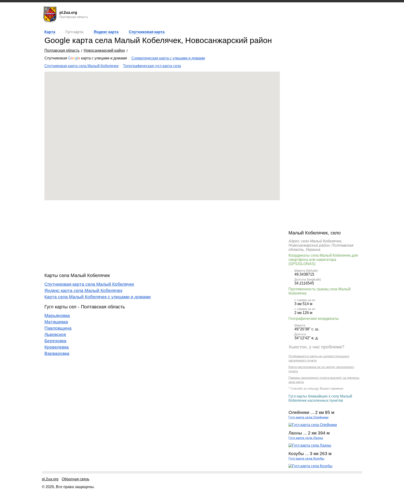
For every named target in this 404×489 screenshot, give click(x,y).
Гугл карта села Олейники (308, 417)
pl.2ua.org (50, 479)
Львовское (55, 334)
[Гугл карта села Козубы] (310, 466)
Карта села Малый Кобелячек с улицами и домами (97, 296)
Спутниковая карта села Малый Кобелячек (81, 66)
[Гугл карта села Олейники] (313, 425)
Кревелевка (56, 347)
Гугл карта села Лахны (306, 438)
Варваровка (56, 353)
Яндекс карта (106, 32)
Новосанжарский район (104, 50)
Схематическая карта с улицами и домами (168, 58)
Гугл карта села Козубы (306, 458)
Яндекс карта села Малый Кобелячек (83, 290)
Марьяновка (57, 315)
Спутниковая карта (147, 32)
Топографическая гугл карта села (152, 66)
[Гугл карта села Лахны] (310, 445)
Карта (49, 32)
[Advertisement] (162, 236)
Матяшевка (56, 321)
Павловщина (58, 328)
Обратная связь (75, 479)
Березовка (55, 340)
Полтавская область (61, 50)
